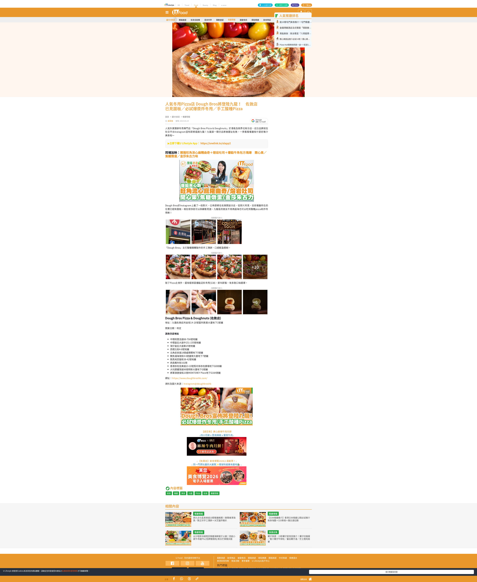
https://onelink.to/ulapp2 (215, 143)
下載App (308, 5)
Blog (214, 5)
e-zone (223, 5)
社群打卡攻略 (283, 5)
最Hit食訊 (170, 19)
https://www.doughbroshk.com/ (189, 378)
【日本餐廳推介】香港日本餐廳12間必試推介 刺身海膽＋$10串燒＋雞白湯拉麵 (289, 519)
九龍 (190, 493)
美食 (169, 493)
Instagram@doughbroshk (197, 383)
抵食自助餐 (195, 20)
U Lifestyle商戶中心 (261, 560)
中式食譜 (283, 557)
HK (179, 5)
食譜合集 (273, 532)
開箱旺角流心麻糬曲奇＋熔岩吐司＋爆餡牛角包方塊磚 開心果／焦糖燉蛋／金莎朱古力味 (216, 154)
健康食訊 (243, 20)
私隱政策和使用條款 (70, 571)
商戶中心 (295, 5)
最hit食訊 (176, 116)
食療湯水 (293, 557)
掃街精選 (255, 20)
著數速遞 (220, 20)
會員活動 (235, 560)
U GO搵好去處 (266, 5)
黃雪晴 (170, 121)
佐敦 (205, 493)
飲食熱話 (267, 20)
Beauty (205, 5)
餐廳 (176, 493)
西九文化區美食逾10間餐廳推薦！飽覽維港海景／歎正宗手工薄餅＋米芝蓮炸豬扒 (214, 519)
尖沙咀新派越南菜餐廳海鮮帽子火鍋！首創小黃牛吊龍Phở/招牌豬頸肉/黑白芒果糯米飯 (214, 537)
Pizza (198, 493)
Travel (187, 5)
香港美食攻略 (223, 560)
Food (196, 5)
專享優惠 (246, 560)
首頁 (167, 116)
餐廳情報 (231, 19)
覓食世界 (208, 20)
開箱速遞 (182, 20)
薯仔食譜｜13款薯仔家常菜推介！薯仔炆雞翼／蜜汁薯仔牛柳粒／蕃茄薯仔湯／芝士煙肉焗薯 (289, 539)
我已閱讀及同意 (391, 572)
